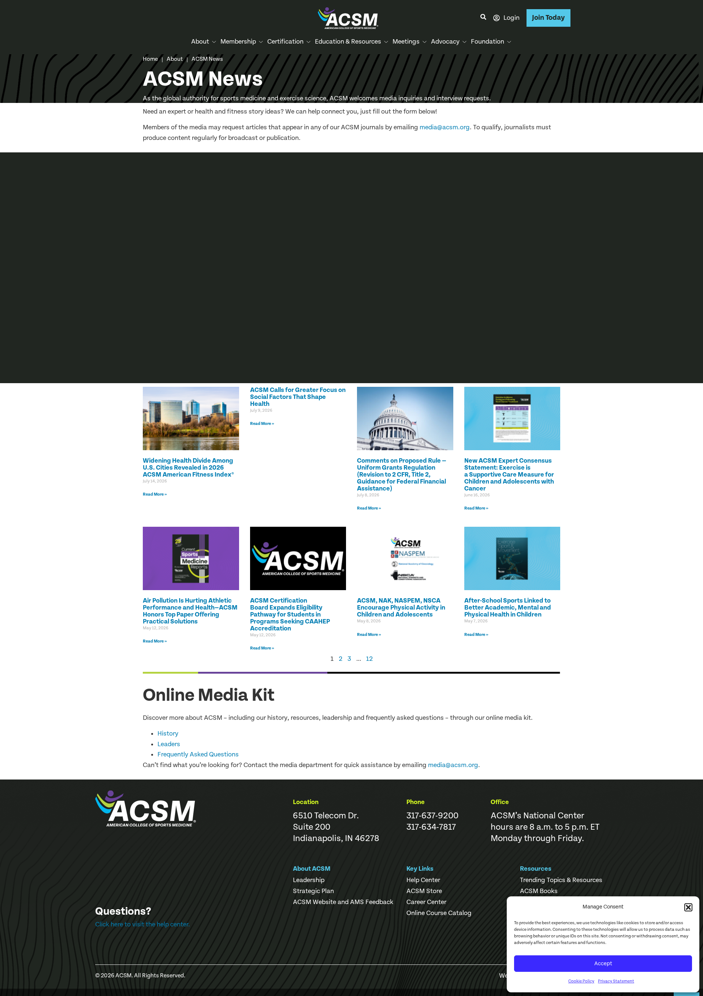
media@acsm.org (445, 127)
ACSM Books (539, 891)
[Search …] (483, 18)
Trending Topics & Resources (561, 880)
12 (369, 659)
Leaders (168, 744)
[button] (688, 907)
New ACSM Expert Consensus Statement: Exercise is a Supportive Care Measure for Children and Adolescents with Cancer (509, 474)
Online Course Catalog (439, 913)
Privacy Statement (616, 981)
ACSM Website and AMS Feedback (343, 902)
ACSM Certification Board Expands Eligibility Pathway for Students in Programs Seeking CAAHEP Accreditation (290, 614)
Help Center (423, 880)
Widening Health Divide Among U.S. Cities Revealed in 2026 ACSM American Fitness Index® (188, 467)
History (167, 733)
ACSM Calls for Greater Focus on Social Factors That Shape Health (298, 397)
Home (150, 59)
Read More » (155, 494)
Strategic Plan (313, 891)
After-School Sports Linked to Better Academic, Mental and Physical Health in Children (507, 607)
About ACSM (312, 869)
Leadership (308, 880)
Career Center (426, 902)
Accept (603, 963)
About (175, 59)
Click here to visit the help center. (142, 924)
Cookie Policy (581, 981)
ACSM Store (424, 891)
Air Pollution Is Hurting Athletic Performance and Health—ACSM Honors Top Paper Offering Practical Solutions (190, 611)
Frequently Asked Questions (198, 754)
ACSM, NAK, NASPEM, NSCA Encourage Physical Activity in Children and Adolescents (401, 607)
